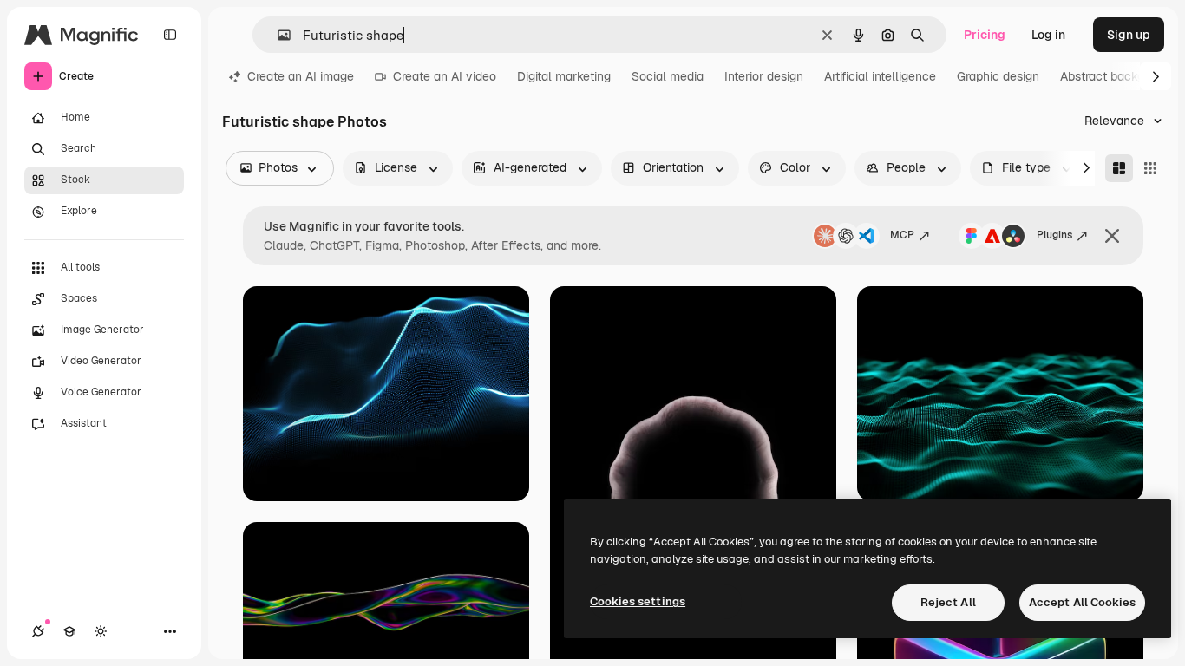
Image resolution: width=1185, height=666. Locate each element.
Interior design (763, 76)
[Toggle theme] (101, 631)
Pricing (984, 34)
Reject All (948, 602)
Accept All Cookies (1082, 602)
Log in (1048, 34)
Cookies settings (637, 601)
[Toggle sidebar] (170, 35)
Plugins (1054, 235)
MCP (902, 235)
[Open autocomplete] (277, 35)
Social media (668, 76)
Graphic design (998, 76)
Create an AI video (444, 76)
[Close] (1112, 235)
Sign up (1128, 34)
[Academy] (69, 631)
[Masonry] (1119, 168)
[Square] (1150, 168)
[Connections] (38, 631)
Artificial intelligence (880, 76)
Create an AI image (300, 76)
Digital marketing (564, 76)
